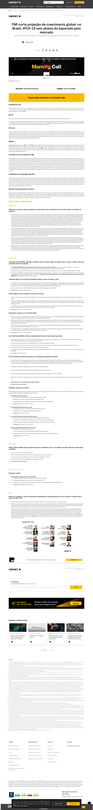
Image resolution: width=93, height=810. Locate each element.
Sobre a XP (50, 746)
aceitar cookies (73, 803)
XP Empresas (51, 759)
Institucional (51, 749)
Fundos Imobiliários (13, 746)
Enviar (76, 587)
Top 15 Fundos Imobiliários (34, 746)
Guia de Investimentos (14, 749)
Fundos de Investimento (14, 759)
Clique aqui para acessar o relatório (18, 384)
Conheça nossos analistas (73, 746)
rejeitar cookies (59, 803)
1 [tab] (44, 650)
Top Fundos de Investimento (35, 755)
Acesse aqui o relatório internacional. (19, 461)
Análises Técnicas (13, 755)
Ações (10, 752)
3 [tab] (48, 650)
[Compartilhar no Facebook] (42, 50)
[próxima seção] (52, 650)
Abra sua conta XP (79, 2)
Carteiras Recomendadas (34, 749)
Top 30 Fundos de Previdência (35, 759)
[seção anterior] (41, 650)
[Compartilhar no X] (46, 50)
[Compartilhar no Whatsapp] (49, 50)
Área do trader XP (52, 762)
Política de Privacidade (53, 752)
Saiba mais (23, 806)
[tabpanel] (18, 634)
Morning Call (15, 10)
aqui (21, 275)
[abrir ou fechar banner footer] (89, 803)
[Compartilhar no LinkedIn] (53, 50)
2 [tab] (46, 650)
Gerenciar (16, 806)
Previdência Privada (14, 765)
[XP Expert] (15, 2)
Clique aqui (13, 290)
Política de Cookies (52, 755)
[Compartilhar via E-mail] (57, 50)
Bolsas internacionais (13, 145)
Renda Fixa (11, 762)
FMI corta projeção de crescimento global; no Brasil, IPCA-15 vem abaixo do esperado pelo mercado (42, 10)
